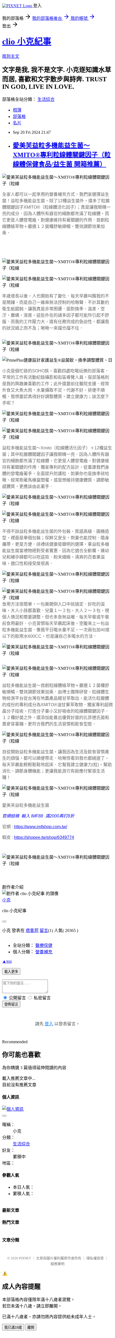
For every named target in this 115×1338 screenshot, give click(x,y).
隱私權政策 (95, 1258)
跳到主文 (10, 56)
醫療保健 (43, 945)
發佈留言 (11, 1004)
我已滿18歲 (13, 1327)
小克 (6, 900)
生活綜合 (46, 99)
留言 (44, 930)
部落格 (19, 116)
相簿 (17, 110)
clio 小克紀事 (26, 41)
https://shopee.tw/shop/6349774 (44, 837)
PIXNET (25, 1258)
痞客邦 (32, 930)
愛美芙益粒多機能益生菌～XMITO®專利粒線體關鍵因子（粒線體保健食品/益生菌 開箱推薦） (62, 155)
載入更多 (11, 972)
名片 (17, 123)
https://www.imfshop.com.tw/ (40, 826)
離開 (30, 1327)
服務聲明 (57, 1264)
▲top (7, 961)
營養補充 (43, 952)
